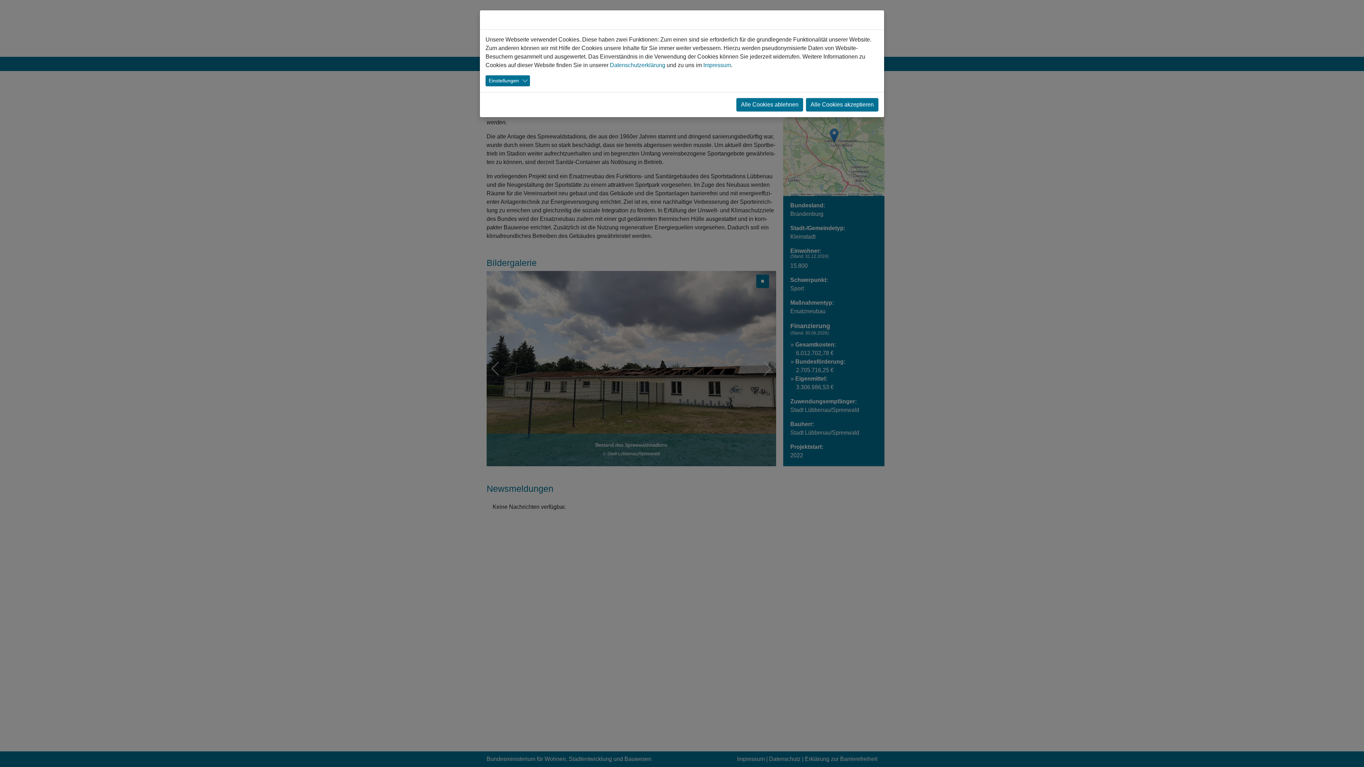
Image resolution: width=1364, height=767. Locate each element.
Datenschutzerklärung (637, 65)
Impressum (717, 65)
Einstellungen (504, 80)
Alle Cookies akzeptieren (842, 105)
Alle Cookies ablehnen (770, 105)
